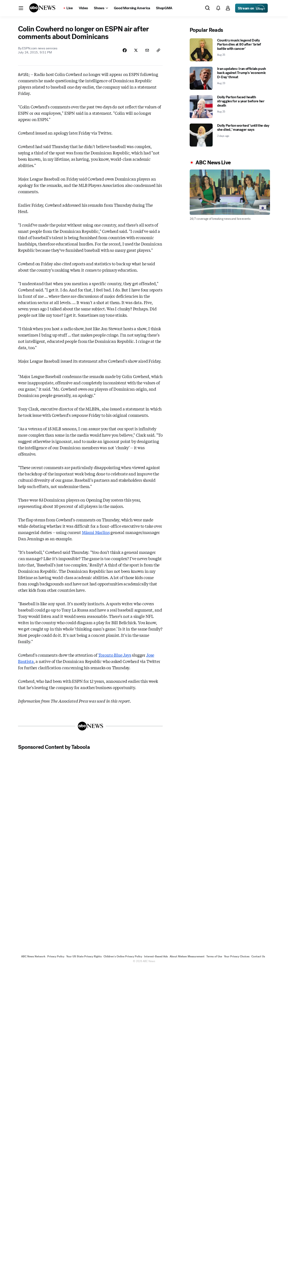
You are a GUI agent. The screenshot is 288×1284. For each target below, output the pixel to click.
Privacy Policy (55, 956)
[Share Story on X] (136, 50)
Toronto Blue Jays (114, 655)
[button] (21, 8)
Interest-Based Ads (156, 956)
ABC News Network (33, 956)
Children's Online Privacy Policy (123, 956)
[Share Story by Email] (147, 50)
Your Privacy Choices (237, 956)
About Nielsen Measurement (187, 956)
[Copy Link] (158, 50)
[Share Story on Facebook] (124, 50)
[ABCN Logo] (42, 8)
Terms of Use (214, 956)
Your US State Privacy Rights (84, 956)
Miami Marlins (96, 532)
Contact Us (258, 956)
